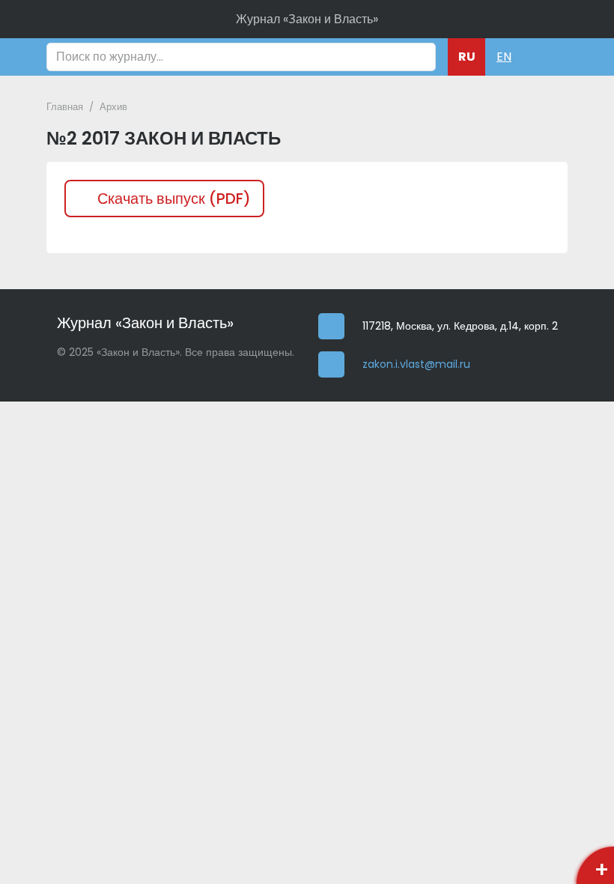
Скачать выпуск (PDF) (174, 198)
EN (503, 56)
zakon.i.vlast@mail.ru (416, 364)
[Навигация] (543, 57)
